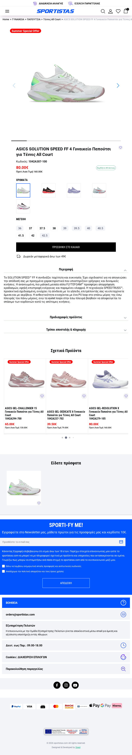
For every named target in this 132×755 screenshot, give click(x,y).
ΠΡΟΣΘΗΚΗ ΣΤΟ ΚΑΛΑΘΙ (66, 247)
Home (6, 19)
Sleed (77, 747)
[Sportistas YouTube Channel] (75, 685)
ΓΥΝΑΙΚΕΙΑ (18, 19)
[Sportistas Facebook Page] (56, 685)
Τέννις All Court (52, 19)
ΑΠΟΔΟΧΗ (66, 583)
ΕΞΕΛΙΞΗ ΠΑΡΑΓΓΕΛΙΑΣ (87, 3)
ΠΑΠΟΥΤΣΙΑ (33, 19)
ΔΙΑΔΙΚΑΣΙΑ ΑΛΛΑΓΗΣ (51, 3)
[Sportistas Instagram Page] (66, 685)
